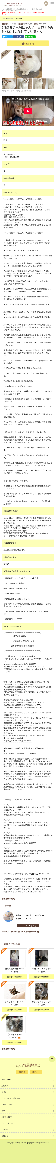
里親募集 (10, 18)
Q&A (3, 1110)
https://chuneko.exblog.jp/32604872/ (20, 843)
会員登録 (21, 1072)
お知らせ (4, 1136)
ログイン (35, 1072)
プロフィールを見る (28, 925)
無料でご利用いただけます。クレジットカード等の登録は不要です (23, 13)
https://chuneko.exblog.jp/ (15, 530)
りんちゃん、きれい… (14, 1001)
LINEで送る (31, 37)
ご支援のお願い (7, 1104)
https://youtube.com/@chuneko (18, 740)
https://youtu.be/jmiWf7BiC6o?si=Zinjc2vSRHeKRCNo (27, 317)
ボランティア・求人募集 (10, 1098)
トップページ (6, 1079)
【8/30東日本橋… (14, 1034)
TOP (3, 18)
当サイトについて (8, 1123)
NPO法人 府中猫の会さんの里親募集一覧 (19, 931)
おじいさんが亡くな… (41, 1001)
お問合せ (4, 1129)
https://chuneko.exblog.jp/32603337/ (20, 664)
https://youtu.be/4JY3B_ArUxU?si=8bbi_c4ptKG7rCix (26, 304)
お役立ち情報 (6, 1117)
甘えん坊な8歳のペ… (14, 968)
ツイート (8, 37)
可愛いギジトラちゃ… (41, 968)
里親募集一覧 (7, 898)
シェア (19, 37)
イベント (4, 1092)
